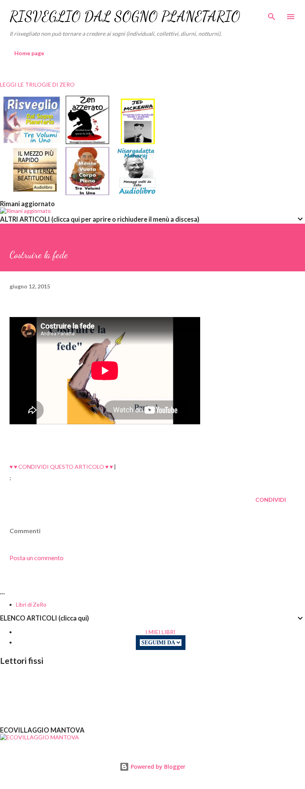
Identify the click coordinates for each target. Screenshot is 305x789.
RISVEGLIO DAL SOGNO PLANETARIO (125, 16)
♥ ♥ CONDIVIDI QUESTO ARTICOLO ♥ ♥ (61, 466)
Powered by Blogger (157, 766)
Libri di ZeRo (31, 604)
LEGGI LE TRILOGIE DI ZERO (37, 84)
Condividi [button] (270, 499)
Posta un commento (37, 557)
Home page (29, 53)
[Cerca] (271, 14)
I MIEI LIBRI (160, 631)
